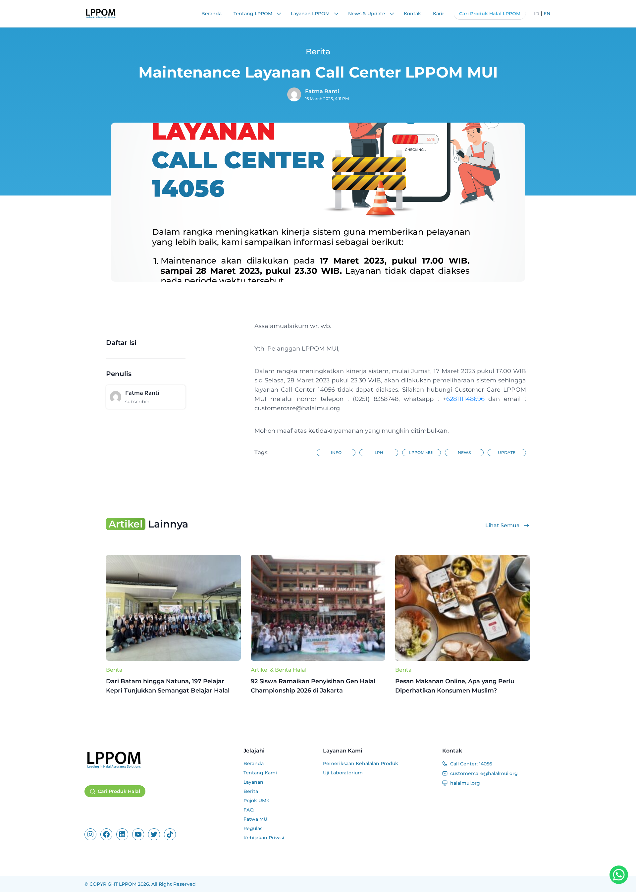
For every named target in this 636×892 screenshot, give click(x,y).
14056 (485, 764)
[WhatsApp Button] (619, 874)
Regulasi (253, 828)
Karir (438, 14)
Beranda (211, 14)
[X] (154, 834)
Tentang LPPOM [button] (254, 14)
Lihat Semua (502, 525)
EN (547, 14)
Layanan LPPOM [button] (311, 14)
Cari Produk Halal (119, 791)
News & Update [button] (367, 14)
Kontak (412, 14)
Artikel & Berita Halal (278, 670)
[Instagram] (90, 834)
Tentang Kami (260, 773)
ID (536, 14)
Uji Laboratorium (343, 773)
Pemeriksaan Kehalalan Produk (360, 763)
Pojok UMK (256, 801)
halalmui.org (465, 783)
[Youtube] (138, 834)
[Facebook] (106, 834)
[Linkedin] (122, 834)
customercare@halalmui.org (484, 773)
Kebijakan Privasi (263, 838)
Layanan (253, 782)
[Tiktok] (170, 834)
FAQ (248, 810)
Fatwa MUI (256, 819)
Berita (114, 670)
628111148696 (465, 399)
